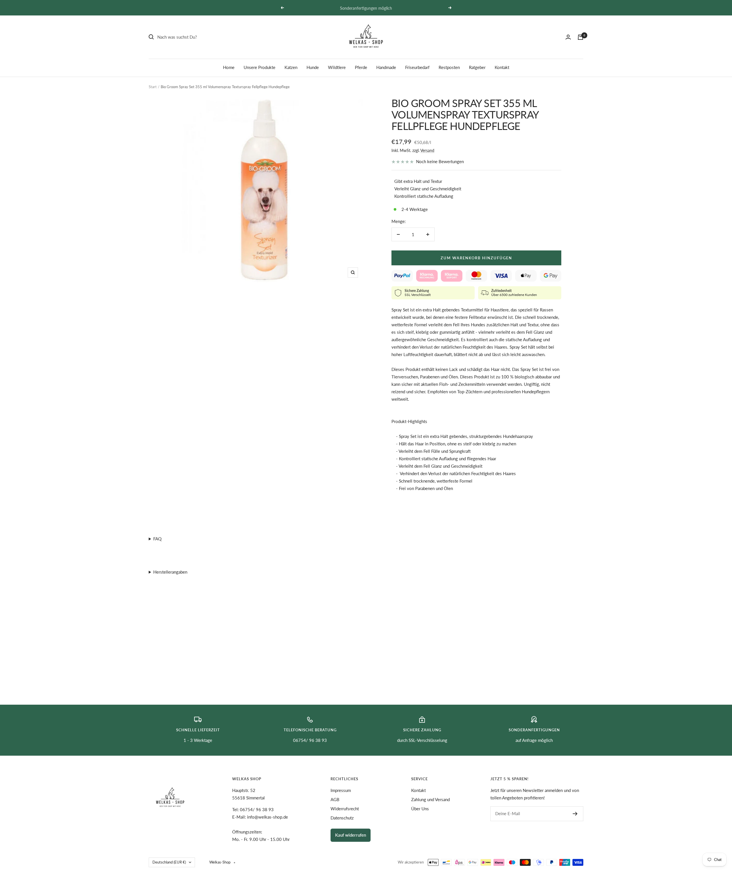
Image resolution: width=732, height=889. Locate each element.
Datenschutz (342, 817)
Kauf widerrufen (350, 834)
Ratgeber (477, 67)
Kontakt (502, 67)
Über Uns (420, 808)
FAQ (157, 538)
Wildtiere (337, 67)
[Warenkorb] (580, 37)
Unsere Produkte (259, 67)
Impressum (341, 790)
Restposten (449, 67)
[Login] (568, 37)
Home (228, 67)
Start (153, 86)
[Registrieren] (575, 814)
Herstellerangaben (170, 571)
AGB (335, 799)
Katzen (291, 67)
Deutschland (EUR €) (169, 862)
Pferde (361, 67)
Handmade (386, 67)
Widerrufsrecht (345, 808)
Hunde (313, 67)
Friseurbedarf (417, 67)
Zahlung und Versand (430, 799)
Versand (427, 150)
